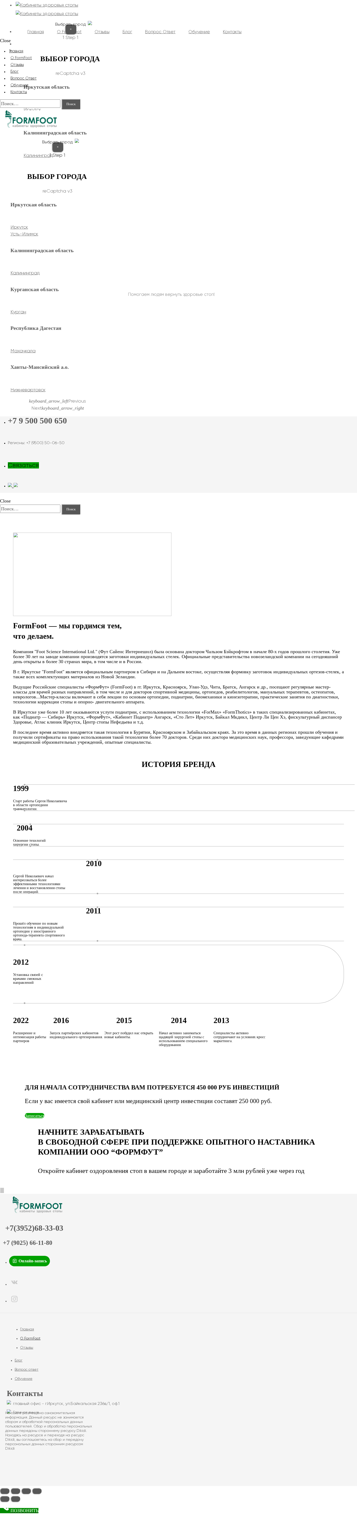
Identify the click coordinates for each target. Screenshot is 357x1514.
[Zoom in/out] (37, 1491)
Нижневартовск (27, 390)
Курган (18, 312)
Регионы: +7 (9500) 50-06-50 (36, 443)
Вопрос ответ (26, 1369)
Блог (18, 1360)
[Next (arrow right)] (15, 1499)
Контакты (18, 92)
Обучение (23, 1379)
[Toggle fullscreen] (26, 1491)
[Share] (15, 1491)
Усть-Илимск (24, 234)
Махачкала (23, 351)
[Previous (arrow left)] (4, 1499)
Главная (27, 1329)
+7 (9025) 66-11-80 (27, 1242)
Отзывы (26, 1347)
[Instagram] (14, 1301)
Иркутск (32, 110)
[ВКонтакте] (14, 1284)
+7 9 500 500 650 (37, 420)
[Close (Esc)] (4, 1491)
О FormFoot (30, 1338)
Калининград (25, 273)
